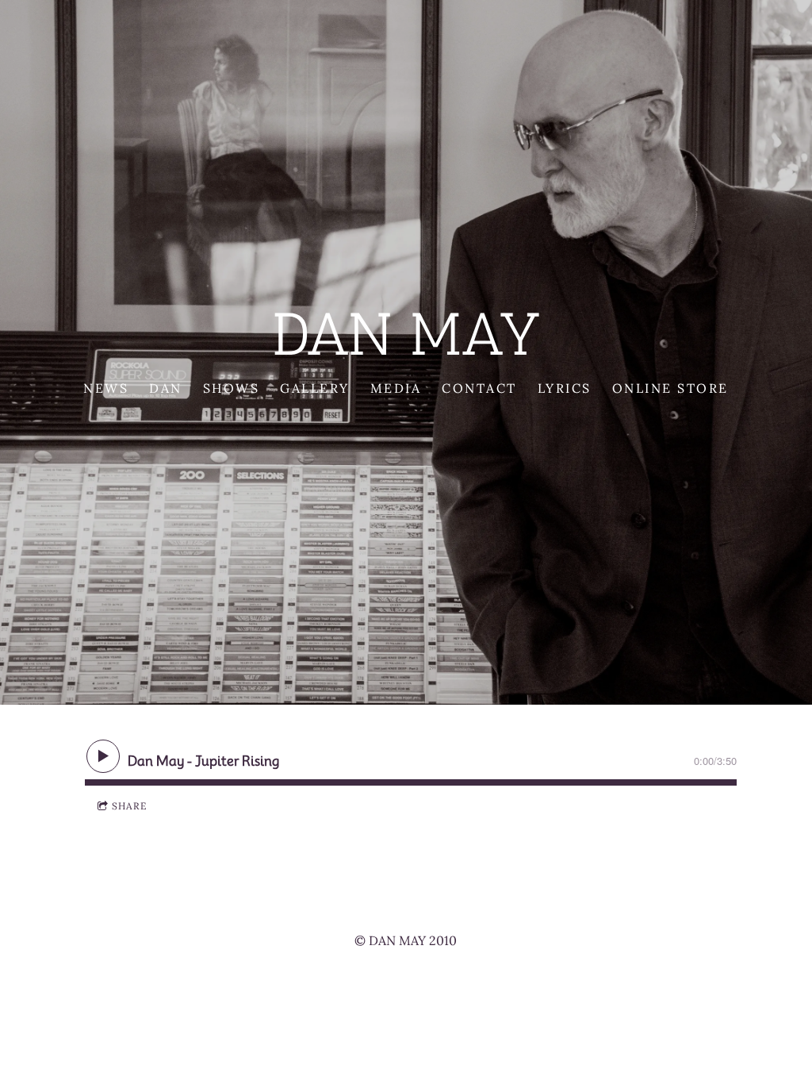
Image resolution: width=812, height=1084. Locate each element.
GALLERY (315, 388)
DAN (165, 388)
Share (129, 806)
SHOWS (231, 388)
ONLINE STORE (670, 388)
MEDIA (396, 388)
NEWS (105, 388)
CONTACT (479, 388)
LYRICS (565, 388)
